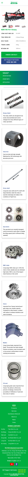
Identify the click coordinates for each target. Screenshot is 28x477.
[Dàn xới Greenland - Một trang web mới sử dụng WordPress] (14, 2)
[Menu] (2, 3)
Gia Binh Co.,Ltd (12, 435)
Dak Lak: (3, 435)
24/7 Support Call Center (11, 61)
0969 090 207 (22, 472)
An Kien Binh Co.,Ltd (14, 440)
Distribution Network (14, 414)
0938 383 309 (22, 470)
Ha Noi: (3, 429)
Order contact (11, 55)
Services (14, 411)
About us (14, 417)
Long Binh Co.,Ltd (13, 443)
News (14, 419)
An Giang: (4, 443)
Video (14, 422)
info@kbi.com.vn (16, 460)
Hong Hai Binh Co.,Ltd (14, 432)
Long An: (3, 440)
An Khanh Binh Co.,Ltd (14, 438)
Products (14, 408)
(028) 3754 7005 (15, 458)
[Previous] (3, 15)
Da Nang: (3, 432)
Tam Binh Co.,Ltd (13, 429)
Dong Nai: (4, 438)
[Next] (24, 15)
